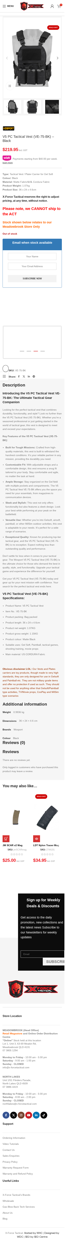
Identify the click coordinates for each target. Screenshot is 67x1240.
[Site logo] (32, 5)
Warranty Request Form (16, 1167)
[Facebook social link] (19, 376)
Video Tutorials (11, 1144)
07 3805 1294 (10, 1050)
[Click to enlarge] (10, 86)
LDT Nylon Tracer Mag (46, 845)
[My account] (52, 6)
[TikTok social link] (43, 1115)
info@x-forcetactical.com (16, 1067)
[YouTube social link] (28, 1115)
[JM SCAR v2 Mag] (17, 817)
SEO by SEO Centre (36, 1236)
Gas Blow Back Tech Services (19, 1206)
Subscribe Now (32, 278)
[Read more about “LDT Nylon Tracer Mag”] (36, 838)
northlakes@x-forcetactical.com (20, 1103)
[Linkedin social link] (29, 376)
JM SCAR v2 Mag (13, 845)
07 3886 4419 (10, 1087)
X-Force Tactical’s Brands (16, 1195)
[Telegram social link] (34, 376)
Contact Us (9, 1150)
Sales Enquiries (11, 1155)
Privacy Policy (10, 1161)
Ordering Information (14, 1137)
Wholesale (8, 1201)
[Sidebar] (4, 376)
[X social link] (24, 376)
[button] (6, 58)
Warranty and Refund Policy (18, 1173)
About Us (8, 1212)
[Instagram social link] (21, 1115)
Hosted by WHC (33, 1233)
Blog (5, 1218)
